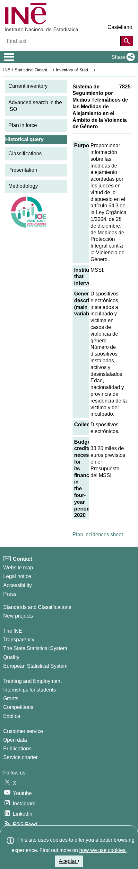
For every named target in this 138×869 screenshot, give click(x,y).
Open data (15, 740)
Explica (11, 716)
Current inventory (27, 86)
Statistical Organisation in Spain (44, 70)
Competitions (18, 707)
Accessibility (17, 585)
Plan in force (22, 125)
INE (6, 70)
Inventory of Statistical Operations (87, 70)
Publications (17, 748)
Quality (11, 657)
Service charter (20, 757)
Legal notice (17, 576)
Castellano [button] (120, 27)
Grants (10, 698)
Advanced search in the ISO (35, 106)
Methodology (23, 186)
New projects (18, 616)
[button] (122, 57)
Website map (18, 567)
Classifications (25, 153)
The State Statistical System (35, 648)
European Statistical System (35, 666)
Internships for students (29, 689)
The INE (12, 631)
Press (9, 594)
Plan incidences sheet (98, 534)
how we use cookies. (103, 850)
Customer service (23, 731)
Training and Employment (32, 681)
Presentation (22, 170)
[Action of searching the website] (126, 41)
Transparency (18, 639)
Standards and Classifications (37, 607)
